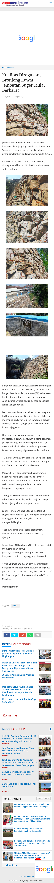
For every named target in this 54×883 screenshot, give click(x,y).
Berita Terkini (12, 798)
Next (47, 799)
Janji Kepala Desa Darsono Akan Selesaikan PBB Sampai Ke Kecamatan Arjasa (18, 751)
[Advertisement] (27, 38)
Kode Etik (31, 876)
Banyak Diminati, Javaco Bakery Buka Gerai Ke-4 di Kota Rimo (18, 773)
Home (4, 67)
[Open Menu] (51, 3)
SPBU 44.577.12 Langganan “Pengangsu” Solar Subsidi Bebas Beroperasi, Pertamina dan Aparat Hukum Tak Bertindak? (32, 856)
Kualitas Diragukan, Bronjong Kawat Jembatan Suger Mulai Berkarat (23, 82)
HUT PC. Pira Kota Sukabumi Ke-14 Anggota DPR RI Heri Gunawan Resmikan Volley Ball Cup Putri (19, 739)
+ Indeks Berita (10, 865)
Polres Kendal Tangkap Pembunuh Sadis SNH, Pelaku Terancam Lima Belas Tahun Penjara (32, 843)
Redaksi (23, 876)
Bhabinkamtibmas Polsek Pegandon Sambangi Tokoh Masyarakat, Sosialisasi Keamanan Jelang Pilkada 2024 (32, 818)
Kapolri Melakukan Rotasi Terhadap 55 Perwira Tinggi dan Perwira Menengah (31, 805)
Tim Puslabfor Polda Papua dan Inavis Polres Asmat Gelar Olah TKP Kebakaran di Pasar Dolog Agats (19, 762)
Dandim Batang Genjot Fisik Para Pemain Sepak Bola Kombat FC (29, 829)
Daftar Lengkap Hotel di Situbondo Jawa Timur (19, 785)
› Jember (10, 67)
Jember (15, 605)
